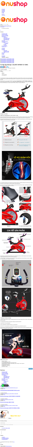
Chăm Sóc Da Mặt (4, 372)
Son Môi (5, 381)
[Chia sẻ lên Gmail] (5, 67)
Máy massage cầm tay (7, 376)
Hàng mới (3, 11)
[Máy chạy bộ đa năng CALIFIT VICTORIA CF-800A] (10, 405)
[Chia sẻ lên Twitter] (2, 67)
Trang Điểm (3, 380)
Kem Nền (5, 382)
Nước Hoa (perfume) (5, 379)
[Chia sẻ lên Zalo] (8, 67)
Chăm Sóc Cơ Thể (4, 371)
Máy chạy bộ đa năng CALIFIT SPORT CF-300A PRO (10, 396)
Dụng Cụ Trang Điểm (5, 373)
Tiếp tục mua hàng (3, 446)
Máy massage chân (6, 377)
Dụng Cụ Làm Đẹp (4, 383)
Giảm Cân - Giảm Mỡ (5, 374)
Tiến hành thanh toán (9, 446)
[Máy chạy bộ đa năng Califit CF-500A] (7, 399)
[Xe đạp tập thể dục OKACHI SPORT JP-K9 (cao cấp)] (10, 387)
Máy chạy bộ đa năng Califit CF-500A (7, 402)
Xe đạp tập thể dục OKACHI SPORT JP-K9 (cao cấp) (10, 390)
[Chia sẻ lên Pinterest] (4, 67)
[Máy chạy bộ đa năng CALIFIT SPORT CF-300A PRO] (10, 393)
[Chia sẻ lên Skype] (7, 67)
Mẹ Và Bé (3, 378)
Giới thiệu (3, 9)
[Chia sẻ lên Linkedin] (3, 67)
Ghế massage (5, 375)
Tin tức (3, 12)
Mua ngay (2, 388)
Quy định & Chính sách (5, 438)
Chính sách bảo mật (4, 439)
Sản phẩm (3, 10)
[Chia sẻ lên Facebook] (0, 67)
